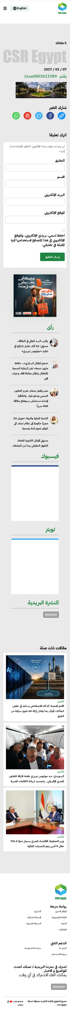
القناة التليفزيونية (59, 917)
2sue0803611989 (40, 76)
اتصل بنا (63, 948)
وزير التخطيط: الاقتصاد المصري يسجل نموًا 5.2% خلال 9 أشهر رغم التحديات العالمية (37, 843)
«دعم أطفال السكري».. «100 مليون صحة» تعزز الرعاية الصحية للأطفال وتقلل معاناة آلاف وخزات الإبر (30, 371)
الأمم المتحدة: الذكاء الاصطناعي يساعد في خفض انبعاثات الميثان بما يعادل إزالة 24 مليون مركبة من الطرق (37, 711)
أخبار (59, 702)
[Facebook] (50, 115)
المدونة (64, 923)
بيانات (20, 1005)
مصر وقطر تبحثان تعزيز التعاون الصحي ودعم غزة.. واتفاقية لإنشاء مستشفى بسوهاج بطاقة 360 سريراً (31, 398)
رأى (50, 327)
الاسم (61, 176)
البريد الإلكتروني (54, 194)
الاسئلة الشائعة (34, 917)
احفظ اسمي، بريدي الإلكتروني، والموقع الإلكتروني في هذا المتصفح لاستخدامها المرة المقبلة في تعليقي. (38, 240)
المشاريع (37, 911)
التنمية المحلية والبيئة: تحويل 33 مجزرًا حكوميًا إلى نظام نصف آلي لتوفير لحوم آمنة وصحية (30, 423)
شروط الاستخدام (59, 954)
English (22, 8)
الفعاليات (62, 929)
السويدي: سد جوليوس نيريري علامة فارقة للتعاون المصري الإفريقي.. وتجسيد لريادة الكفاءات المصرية (36, 778)
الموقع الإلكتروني (54, 212)
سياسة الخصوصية (32, 948)
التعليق (60, 160)
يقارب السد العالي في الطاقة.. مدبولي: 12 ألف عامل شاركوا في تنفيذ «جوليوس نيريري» (31, 346)
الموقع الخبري (61, 911)
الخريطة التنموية (33, 923)
